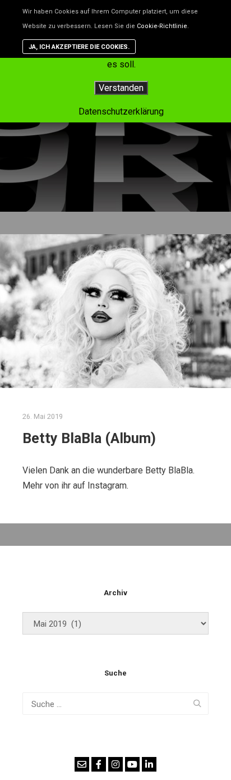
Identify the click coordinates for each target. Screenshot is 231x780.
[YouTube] (132, 764)
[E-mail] (82, 764)
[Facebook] (98, 764)
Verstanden (121, 88)
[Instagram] (115, 764)
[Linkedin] (149, 764)
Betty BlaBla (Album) (89, 438)
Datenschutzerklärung (121, 111)
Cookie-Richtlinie (162, 26)
